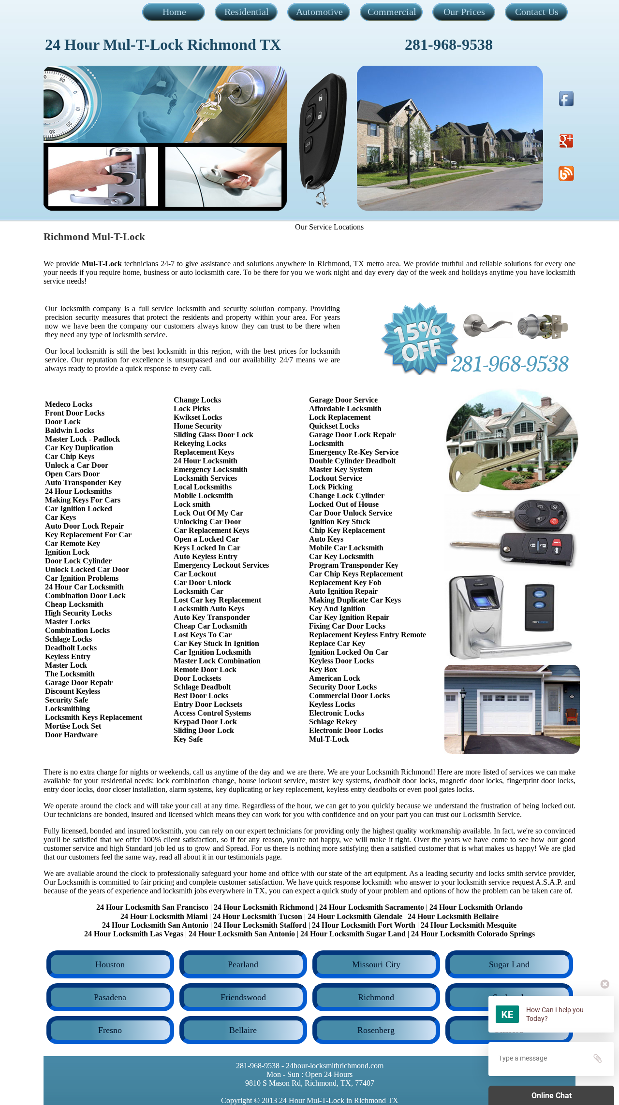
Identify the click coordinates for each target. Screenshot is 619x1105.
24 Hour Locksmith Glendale (355, 916)
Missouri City (376, 964)
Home (174, 11)
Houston (110, 964)
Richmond (376, 997)
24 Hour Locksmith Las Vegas (133, 934)
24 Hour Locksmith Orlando (476, 907)
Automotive (319, 11)
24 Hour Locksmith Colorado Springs (473, 934)
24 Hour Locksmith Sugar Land (354, 934)
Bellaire (243, 1030)
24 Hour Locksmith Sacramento (371, 907)
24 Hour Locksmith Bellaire (453, 916)
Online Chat (551, 1095)
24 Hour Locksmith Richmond (264, 907)
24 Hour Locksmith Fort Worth (363, 925)
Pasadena (110, 997)
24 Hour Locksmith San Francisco (152, 907)
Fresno (110, 1030)
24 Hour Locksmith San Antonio (155, 925)
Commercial (392, 11)
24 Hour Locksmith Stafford (260, 925)
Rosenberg (376, 1030)
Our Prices (464, 11)
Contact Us (537, 11)
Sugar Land (509, 964)
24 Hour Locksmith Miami (163, 916)
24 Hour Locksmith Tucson (257, 916)
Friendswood (243, 997)
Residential (246, 11)
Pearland (243, 964)
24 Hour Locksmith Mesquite (468, 925)
